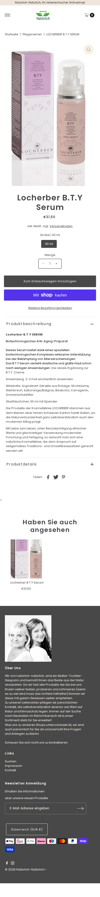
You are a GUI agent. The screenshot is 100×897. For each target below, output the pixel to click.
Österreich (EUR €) (27, 829)
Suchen (10, 761)
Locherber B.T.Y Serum (27, 583)
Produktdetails (21, 464)
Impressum (13, 766)
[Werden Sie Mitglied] (80, 808)
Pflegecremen (32, 34)
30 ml (49, 244)
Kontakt (10, 770)
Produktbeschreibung (28, 323)
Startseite (11, 34)
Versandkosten (61, 226)
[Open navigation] (7, 15)
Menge (50, 255)
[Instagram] (12, 863)
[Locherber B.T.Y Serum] (27, 558)
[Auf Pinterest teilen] (63, 476)
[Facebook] (7, 863)
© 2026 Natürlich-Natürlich (24, 869)
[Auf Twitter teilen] (55, 476)
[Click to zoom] (88, 49)
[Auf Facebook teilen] (48, 476)
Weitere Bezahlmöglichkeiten (50, 308)
